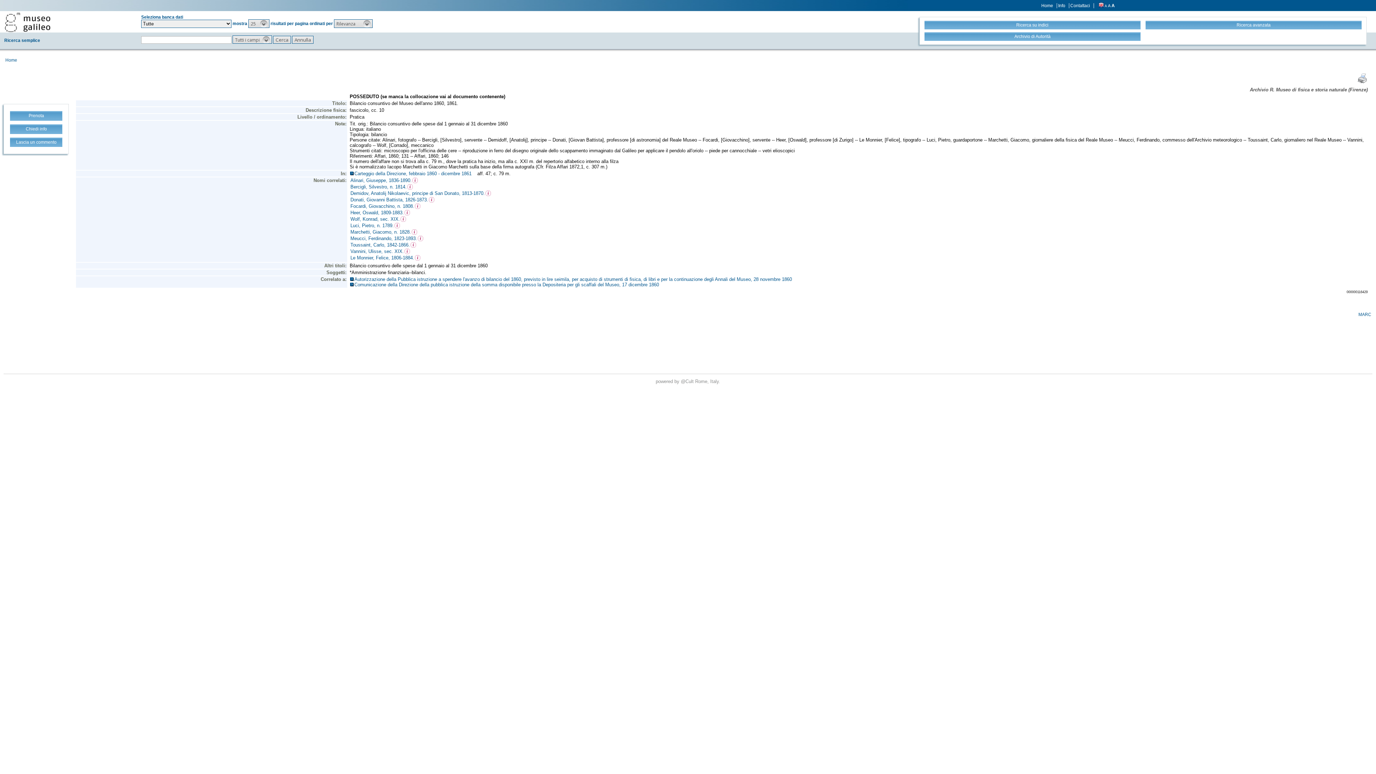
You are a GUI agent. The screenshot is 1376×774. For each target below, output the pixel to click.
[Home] (27, 22)
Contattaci (1080, 5)
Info (1061, 5)
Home (1047, 5)
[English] (1101, 5)
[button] (258, 23)
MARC (1364, 314)
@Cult (688, 381)
